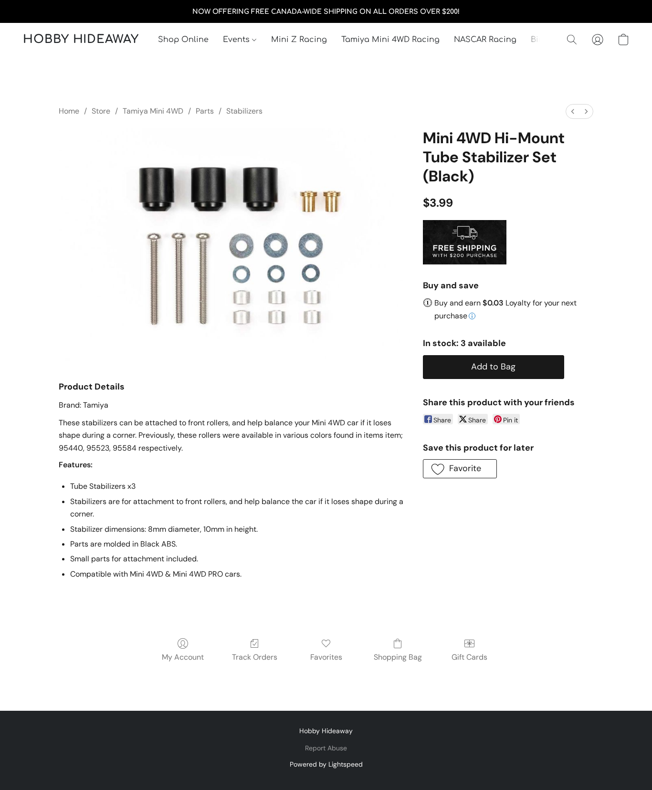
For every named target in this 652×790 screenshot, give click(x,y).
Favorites (326, 657)
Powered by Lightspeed (326, 764)
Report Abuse (326, 748)
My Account (183, 657)
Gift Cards (469, 657)
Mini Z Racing (299, 39)
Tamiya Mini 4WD (153, 111)
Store (101, 111)
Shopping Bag (398, 657)
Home (69, 111)
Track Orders (254, 657)
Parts (205, 111)
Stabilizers (244, 111)
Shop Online (183, 39)
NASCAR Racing (485, 39)
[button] (81, 40)
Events (237, 39)
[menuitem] (572, 111)
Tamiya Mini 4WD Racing (390, 39)
